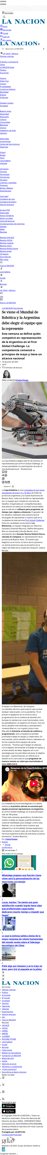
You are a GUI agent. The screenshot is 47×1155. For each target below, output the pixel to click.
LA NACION (7, 308)
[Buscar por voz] (43, 49)
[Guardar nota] (3, 472)
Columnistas (5, 141)
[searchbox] (23, 48)
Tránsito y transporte (9, 62)
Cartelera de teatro (8, 202)
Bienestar (4, 125)
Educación (4, 117)
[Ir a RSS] (3, 1099)
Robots (5, 842)
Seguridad (4, 114)
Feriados (3, 180)
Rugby (2, 155)
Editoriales (4, 138)
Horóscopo (5, 177)
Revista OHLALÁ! (7, 237)
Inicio (5, 26)
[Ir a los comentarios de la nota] (6, 472)
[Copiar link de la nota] (3, 478)
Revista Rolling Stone (9, 248)
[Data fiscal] (3, 1151)
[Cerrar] (38, 44)
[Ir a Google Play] (9, 1107)
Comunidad (5, 122)
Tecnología (4, 174)
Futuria (3, 78)
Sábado (3, 226)
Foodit (5, 33)
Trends (7, 844)
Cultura (3, 119)
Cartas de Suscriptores (10, 144)
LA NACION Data (7, 67)
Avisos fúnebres (7, 215)
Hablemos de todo (8, 130)
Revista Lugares (7, 243)
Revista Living (6, 246)
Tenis (2, 158)
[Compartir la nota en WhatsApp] (6, 475)
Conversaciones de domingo (12, 224)
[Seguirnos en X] (3, 1085)
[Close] (3, 972)
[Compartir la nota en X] (6, 482)
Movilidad (4, 92)
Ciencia (3, 128)
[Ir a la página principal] (23, 23)
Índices (3, 95)
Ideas (2, 229)
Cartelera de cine (7, 199)
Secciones (7, 30)
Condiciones (7, 1134)
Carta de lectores (7, 221)
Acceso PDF (5, 210)
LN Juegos (4, 169)
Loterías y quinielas (8, 182)
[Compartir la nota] (3, 475)
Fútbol (2, 152)
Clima (2, 64)
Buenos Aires (5, 111)
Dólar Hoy (4, 81)
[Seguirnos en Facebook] (3, 1078)
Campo (3, 84)
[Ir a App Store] (9, 1113)
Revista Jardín (6, 251)
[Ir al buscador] (4, 17)
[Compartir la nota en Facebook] (3, 482)
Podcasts (4, 185)
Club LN (6, 37)
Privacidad (16, 1134)
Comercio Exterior (8, 89)
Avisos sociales (6, 218)
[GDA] (8, 1143)
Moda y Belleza (6, 188)
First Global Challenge (34, 520)
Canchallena (5, 160)
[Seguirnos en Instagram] (3, 1092)
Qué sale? (4, 196)
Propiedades (5, 86)
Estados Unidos (6, 103)
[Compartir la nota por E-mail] (8, 482)
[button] (23, 173)
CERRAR (3, 1)
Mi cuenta (7, 40)
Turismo (3, 171)
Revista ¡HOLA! (6, 240)
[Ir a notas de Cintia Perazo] (23, 374)
